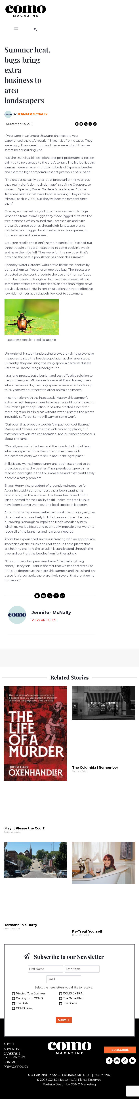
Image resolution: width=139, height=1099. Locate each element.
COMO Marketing (83, 1084)
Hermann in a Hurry (20, 925)
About (9, 1044)
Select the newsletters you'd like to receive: (64, 987)
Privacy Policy (16, 1066)
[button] (16, 29)
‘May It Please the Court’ (24, 828)
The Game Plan (73, 998)
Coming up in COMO (29, 998)
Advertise (12, 1049)
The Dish (22, 1003)
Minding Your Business (31, 993)
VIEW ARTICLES (44, 620)
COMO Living (24, 1008)
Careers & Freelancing (14, 1055)
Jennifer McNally (32, 114)
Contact (11, 1062)
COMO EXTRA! (73, 993)
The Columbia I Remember (95, 768)
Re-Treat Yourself (87, 931)
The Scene (70, 1003)
